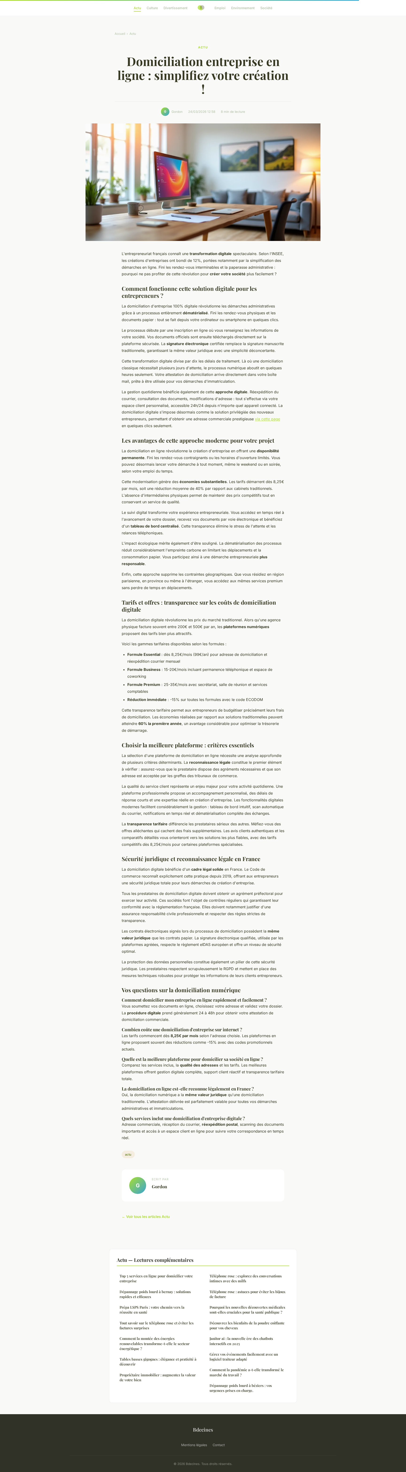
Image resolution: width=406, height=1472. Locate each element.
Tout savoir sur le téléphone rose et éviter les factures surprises (157, 1325)
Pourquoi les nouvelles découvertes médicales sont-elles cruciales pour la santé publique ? (247, 1310)
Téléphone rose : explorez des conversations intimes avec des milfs (246, 1278)
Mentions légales (194, 1445)
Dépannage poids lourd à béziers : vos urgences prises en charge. (241, 1388)
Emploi (220, 8)
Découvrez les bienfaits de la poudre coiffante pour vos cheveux (247, 1325)
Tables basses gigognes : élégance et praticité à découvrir (158, 1361)
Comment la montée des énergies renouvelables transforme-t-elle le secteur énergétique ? (155, 1343)
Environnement (243, 8)
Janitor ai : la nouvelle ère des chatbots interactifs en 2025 (241, 1341)
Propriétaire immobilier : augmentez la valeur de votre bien (158, 1377)
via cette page (267, 419)
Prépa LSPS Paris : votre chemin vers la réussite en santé (152, 1310)
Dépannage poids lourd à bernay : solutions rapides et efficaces (155, 1294)
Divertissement (175, 8)
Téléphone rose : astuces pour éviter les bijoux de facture (247, 1294)
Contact (219, 1445)
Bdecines (203, 1429)
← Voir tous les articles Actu (146, 1216)
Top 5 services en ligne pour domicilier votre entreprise (156, 1278)
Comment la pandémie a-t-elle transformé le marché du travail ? (247, 1372)
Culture (152, 8)
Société (266, 8)
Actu (137, 8)
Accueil (120, 33)
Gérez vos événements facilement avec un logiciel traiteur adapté (244, 1357)
